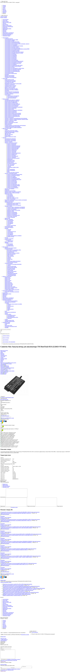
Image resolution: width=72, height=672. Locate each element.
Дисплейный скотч (11, 316)
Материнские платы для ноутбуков (14, 202)
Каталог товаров (3, 16)
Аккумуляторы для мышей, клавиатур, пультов (14, 52)
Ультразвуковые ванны (11, 275)
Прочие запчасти (10, 162)
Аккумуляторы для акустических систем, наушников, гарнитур (17, 43)
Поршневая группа (11, 160)
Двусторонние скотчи (11, 315)
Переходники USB (8, 285)
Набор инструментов (11, 253)
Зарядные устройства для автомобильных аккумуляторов (16, 118)
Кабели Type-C (8, 278)
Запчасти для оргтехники (12, 181)
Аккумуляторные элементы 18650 (11, 39)
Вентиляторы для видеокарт (10, 139)
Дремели (9, 265)
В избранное (2, 518)
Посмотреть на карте (25, 634)
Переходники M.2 (8, 282)
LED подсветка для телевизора (13, 95)
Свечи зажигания (10, 165)
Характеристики (3, 367)
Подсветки (7, 90)
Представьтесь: (60, 506)
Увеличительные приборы (12, 262)
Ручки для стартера (11, 164)
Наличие (2, 371)
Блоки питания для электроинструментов (13, 114)
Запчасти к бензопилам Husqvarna (13, 145)
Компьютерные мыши (7, 28)
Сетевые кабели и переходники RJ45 (12, 289)
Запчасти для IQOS (8, 141)
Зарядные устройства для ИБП (11, 120)
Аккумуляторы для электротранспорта (12, 71)
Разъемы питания (10, 236)
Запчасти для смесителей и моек (13, 184)
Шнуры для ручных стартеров (13, 172)
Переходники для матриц (12, 216)
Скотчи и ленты (8, 314)
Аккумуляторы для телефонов (10, 64)
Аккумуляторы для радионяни (11, 59)
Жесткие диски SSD (9, 134)
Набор (1, 364)
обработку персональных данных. (13, 659)
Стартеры (9, 166)
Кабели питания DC (9, 123)
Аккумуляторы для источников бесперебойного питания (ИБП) (17, 48)
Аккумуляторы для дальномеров (11, 44)
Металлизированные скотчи (12, 317)
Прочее (8, 260)
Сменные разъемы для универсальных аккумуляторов (15, 125)
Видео (1, 373)
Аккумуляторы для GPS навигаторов (12, 41)
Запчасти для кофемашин (12, 177)
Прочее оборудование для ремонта (13, 261)
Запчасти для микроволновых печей (14, 179)
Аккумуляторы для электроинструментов (13, 69)
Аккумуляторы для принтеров (11, 57)
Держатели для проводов (10, 84)
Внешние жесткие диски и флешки (11, 131)
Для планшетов (10, 222)
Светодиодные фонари (11, 97)
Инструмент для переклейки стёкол (14, 249)
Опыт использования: (4, 482)
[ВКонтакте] (1, 421)
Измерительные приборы (12, 267)
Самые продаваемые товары (5, 582)
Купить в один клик (13, 660)
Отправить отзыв (14, 507)
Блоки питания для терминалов (11, 101)
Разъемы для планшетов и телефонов (14, 235)
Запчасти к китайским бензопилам (14, 152)
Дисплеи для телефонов (11, 209)
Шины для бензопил (11, 170)
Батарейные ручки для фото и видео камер (13, 83)
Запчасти (4, 23)
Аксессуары (5, 20)
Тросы (8, 168)
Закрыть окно (3, 580)
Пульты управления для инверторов (12, 91)
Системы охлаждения (9, 238)
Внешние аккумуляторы (9, 75)
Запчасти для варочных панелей (13, 175)
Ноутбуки (4, 31)
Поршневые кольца (11, 161)
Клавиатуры (5, 27)
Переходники (7, 281)
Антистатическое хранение (10, 301)
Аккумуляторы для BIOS (10, 40)
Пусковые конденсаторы (12, 163)
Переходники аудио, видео (10, 286)
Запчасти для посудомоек (12, 182)
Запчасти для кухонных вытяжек (13, 178)
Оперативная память (9, 226)
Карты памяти (7, 135)
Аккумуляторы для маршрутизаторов (12, 50)
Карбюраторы (10, 159)
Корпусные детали (8, 193)
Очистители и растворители (10, 312)
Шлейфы (6, 242)
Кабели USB (7, 279)
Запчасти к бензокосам (11, 144)
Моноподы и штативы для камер (11, 88)
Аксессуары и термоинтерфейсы (11, 300)
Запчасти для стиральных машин (13, 185)
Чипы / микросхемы (9, 241)
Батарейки (7, 74)
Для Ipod (9, 230)
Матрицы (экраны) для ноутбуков (13, 210)
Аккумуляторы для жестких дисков (12, 46)
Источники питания (11, 268)
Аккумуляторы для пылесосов (11, 58)
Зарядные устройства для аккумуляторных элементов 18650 (16, 119)
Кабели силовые (8, 280)
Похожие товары (3, 370)
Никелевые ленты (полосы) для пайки (14, 303)
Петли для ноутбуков (11, 198)
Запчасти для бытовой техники (11, 173)
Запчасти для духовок (11, 176)
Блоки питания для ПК (9, 109)
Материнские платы (9, 201)
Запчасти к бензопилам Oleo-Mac (13, 146)
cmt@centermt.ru (35, 632)
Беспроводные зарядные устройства (12, 100)
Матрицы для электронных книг (13, 215)
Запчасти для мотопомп (11, 143)
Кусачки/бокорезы (10, 251)
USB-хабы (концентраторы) (10, 80)
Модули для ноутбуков (11, 225)
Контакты (4, 11)
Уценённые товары (6, 35)
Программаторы (10, 272)
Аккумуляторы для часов (10, 67)
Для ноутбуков (10, 194)
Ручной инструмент (9, 248)
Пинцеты (9, 258)
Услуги (4, 8)
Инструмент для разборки (12, 250)
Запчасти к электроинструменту (13, 158)
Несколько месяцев (6, 486)
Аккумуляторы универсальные (11, 73)
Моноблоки (5, 29)
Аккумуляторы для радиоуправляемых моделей (14, 61)
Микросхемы (7, 218)
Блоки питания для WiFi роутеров (11, 102)
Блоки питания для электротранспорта (12, 116)
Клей (6, 311)
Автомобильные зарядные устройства (12, 99)
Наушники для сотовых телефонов (11, 89)
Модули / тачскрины (9, 219)
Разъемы (6, 228)
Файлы (1, 372)
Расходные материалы (7, 34)
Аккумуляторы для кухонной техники (12, 49)
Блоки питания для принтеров (11, 111)
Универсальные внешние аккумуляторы (12, 126)
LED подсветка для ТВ (9, 79)
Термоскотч (9, 318)
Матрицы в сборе (10, 211)
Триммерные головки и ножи (13, 167)
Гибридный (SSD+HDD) (9, 132)
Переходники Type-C (9, 284)
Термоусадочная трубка (9, 320)
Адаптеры (9, 229)
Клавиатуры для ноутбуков (10, 190)
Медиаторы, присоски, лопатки (13, 252)
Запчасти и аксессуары (11, 266)
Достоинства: (3, 497)
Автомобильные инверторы (10, 138)
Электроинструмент (9, 263)
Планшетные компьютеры (8, 33)
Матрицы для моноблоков (12, 213)
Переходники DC (8, 124)
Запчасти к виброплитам (12, 149)
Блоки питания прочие (9, 117)
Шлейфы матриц (10, 245)
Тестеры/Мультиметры (11, 274)
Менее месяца (5, 485)
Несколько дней (6, 487)
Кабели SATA (7, 277)
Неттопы (4, 30)
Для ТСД (9, 224)
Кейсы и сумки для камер (10, 87)
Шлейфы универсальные (10, 321)
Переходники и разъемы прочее (11, 287)
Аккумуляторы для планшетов (11, 56)
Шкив (8, 171)
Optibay (6, 129)
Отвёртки (9, 257)
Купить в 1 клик (11, 418)
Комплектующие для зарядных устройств (13, 191)
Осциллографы (10, 270)
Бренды (4, 9)
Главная (4, 5)
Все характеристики (4, 399)
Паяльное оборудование (11, 271)
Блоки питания (5, 21)
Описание (2, 366)
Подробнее (2, 516)
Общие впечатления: (31, 506)
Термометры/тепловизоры (12, 273)
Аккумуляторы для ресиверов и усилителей (13, 62)
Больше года (5, 484)
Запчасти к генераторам (11, 150)
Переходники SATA (9, 283)
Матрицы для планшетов (12, 214)
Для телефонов (10, 195)
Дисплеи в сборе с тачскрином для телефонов (16, 208)
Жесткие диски (8, 133)
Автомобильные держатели (10, 81)
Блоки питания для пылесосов (11, 112)
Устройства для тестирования (10, 77)
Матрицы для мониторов (12, 212)
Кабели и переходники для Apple (11, 122)
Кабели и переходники (7, 25)
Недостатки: (2, 506)
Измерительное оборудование (10, 247)
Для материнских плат (11, 231)
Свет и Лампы (7, 94)
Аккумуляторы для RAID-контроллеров (12, 42)
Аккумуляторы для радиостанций (11, 60)
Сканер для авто (8, 239)
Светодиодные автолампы (12, 96)
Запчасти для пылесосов (12, 183)
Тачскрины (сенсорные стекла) (11, 326)
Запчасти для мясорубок (11, 180)
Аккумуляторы (5, 19)
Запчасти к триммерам (11, 157)
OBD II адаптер (10, 240)
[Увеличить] (14, 395)
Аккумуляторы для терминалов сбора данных (13, 65)
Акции (4, 7)
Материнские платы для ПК (12, 203)
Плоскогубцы (9, 259)
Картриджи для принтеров (8, 26)
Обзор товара (3, 363)
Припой (8, 307)
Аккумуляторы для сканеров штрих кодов (13, 63)
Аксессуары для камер (9, 82)
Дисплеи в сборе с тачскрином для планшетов (16, 207)
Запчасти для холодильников (12, 187)
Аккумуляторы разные (9, 72)
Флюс (8, 310)
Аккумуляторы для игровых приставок (12, 47)
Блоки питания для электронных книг (12, 115)
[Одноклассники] (2, 421)
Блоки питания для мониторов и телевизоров (13, 107)
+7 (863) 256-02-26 (3, 639)
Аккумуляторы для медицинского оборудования (14, 51)
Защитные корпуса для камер (10, 85)
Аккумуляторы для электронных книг (12, 70)
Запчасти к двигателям (11, 151)
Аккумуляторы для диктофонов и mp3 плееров (14, 45)
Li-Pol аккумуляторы (9, 38)
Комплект (2, 365)
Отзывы (4, 6)
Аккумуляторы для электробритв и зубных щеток (14, 68)
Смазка (6, 319)
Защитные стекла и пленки (10, 86)
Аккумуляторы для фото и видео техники (13, 66)
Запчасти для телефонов (9, 188)
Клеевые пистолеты (11, 269)
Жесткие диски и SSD (7, 22)
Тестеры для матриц (11, 217)
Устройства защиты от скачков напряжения (13, 127)
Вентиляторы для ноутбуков (10, 140)
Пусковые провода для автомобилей (12, 92)
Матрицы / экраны (8, 206)
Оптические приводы (9, 227)
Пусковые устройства (9, 93)
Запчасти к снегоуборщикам (12, 156)
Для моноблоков (10, 220)
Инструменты (5, 24)
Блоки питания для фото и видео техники (13, 113)
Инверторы (7, 189)
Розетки (6, 237)
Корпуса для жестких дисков (10, 136)
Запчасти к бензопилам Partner (13, 147)
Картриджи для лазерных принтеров (12, 291)
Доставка (4, 10)
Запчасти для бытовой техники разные (14, 174)
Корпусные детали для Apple (12, 197)
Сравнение (9, 517)
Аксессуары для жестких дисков (11, 130)
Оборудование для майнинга (8, 32)
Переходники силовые (9, 288)
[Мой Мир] (4, 421)
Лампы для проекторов (9, 200)
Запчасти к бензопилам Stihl (12, 148)
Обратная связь (3, 638)
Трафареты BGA (10, 309)
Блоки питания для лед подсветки (11, 106)
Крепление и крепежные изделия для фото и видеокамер (16, 199)
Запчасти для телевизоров (12, 186)
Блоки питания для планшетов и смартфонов (13, 110)
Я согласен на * (11, 659)
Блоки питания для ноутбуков (10, 108)
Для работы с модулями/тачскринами (14, 264)
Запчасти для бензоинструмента (11, 142)
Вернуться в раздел (4, 362)
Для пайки (7, 302)
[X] (6, 421)
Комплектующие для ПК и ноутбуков (12, 192)
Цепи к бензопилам (11, 169)
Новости (4, 12)
